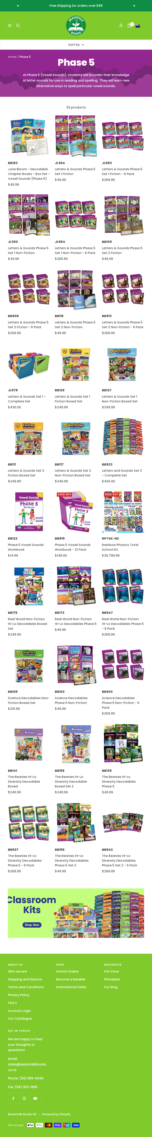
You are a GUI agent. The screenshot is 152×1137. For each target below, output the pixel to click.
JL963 (107, 163)
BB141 (12, 770)
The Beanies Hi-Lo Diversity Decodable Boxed (24, 782)
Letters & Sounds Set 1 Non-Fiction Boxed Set (120, 399)
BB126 (60, 390)
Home (12, 57)
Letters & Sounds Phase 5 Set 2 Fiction (122, 250)
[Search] (18, 25)
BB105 (13, 691)
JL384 (60, 163)
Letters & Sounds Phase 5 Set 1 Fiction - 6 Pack (122, 171)
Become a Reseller (71, 979)
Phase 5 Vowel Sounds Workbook (26, 547)
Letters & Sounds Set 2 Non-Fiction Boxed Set (73, 473)
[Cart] (129, 25)
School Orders (67, 971)
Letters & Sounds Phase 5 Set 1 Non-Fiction (28, 250)
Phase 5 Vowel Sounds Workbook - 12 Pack (73, 547)
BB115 (59, 316)
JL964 (60, 242)
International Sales (71, 987)
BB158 (60, 770)
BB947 (107, 612)
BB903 (107, 691)
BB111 (12, 464)
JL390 (13, 242)
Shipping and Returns (25, 979)
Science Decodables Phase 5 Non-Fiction (71, 700)
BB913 (107, 316)
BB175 (12, 612)
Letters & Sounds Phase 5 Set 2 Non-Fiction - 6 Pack (122, 324)
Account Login (19, 1011)
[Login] (121, 25)
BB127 (106, 390)
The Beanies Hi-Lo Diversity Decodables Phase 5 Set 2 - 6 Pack (119, 861)
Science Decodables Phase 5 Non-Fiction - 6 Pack (120, 703)
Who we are (17, 971)
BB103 (60, 691)
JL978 (13, 390)
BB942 (107, 849)
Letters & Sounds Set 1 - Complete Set (27, 399)
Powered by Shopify (56, 1114)
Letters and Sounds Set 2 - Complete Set (122, 473)
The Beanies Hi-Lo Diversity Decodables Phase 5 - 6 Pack (25, 861)
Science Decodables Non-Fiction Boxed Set (29, 700)
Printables (112, 979)
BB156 (60, 849)
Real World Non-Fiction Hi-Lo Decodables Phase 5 (76, 621)
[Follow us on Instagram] (24, 1098)
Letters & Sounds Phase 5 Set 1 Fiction (75, 171)
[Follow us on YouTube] (35, 1098)
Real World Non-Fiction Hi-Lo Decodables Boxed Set (27, 624)
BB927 (13, 849)
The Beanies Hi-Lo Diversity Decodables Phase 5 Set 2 (72, 861)
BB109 (107, 242)
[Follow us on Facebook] (13, 1098)
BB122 (12, 538)
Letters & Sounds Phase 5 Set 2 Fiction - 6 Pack (28, 324)
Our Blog (111, 987)
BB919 (60, 538)
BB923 (107, 464)
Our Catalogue (20, 1018)
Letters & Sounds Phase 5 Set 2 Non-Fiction (75, 324)
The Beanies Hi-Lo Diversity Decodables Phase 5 (119, 782)
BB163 (13, 163)
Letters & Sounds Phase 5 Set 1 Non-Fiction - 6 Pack (75, 250)
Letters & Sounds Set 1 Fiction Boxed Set (72, 399)
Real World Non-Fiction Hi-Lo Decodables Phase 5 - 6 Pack (123, 624)
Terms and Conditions (26, 987)
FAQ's (12, 1003)
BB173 (59, 612)
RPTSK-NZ (110, 538)
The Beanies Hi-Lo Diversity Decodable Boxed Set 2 (71, 782)
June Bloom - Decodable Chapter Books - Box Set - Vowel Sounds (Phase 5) (29, 174)
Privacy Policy (18, 995)
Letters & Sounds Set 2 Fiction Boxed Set (26, 473)
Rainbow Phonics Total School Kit (120, 547)
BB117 (59, 464)
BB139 (107, 770)
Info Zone (111, 971)
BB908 (13, 316)
